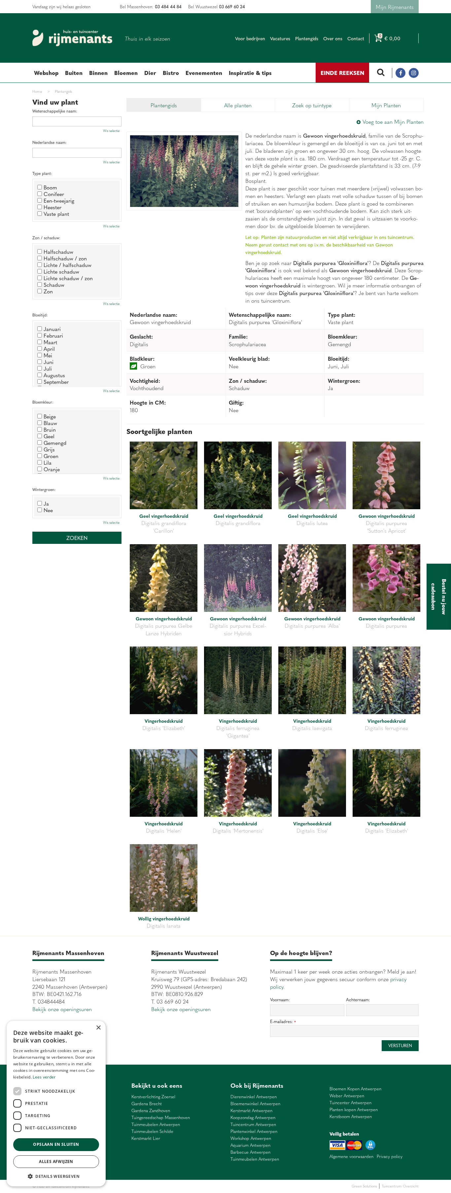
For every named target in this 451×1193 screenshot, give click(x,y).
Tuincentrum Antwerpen (253, 1124)
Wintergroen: (44, 489)
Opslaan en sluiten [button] (56, 1144)
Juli (48, 368)
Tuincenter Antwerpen (350, 1103)
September (56, 381)
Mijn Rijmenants (395, 6)
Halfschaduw (58, 251)
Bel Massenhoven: (151, 6)
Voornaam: (280, 1000)
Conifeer (54, 193)
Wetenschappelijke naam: (54, 111)
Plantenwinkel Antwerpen (253, 1131)
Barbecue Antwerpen (250, 1152)
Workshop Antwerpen (250, 1138)
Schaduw (54, 284)
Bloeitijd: (40, 315)
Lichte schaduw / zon (68, 278)
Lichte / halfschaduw (67, 264)
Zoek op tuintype (311, 105)
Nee (48, 510)
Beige (50, 416)
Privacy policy (389, 1156)
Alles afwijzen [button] (56, 1161)
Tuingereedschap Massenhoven (160, 1117)
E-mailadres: (283, 1021)
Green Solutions (364, 1185)
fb (400, 73)
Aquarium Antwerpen (250, 1145)
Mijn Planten (386, 105)
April (49, 348)
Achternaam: (358, 1000)
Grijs (49, 449)
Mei (48, 355)
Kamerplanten (170, 1186)
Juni (48, 361)
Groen (51, 455)
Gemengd (55, 442)
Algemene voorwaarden (351, 1156)
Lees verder (44, 1077)
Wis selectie (111, 130)
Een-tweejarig (59, 200)
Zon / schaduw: (46, 238)
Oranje (52, 469)
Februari (53, 335)
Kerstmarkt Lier (145, 1138)
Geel (49, 436)
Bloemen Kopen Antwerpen (355, 1089)
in (414, 73)
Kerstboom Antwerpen (351, 1116)
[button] (56, 1176)
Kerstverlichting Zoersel (153, 1097)
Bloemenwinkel (102, 1186)
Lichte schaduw (61, 271)
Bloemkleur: (42, 402)
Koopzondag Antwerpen (252, 1117)
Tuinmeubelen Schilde (152, 1131)
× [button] (98, 1027)
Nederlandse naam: (49, 142)
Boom (50, 187)
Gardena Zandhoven (150, 1110)
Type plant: (42, 173)
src (381, 73)
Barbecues (190, 1186)
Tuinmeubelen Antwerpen (155, 1124)
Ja (46, 503)
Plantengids (164, 105)
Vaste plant (56, 213)
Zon (48, 291)
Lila (48, 462)
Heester (52, 207)
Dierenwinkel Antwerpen (253, 1097)
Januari (52, 328)
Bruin (50, 429)
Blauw (50, 422)
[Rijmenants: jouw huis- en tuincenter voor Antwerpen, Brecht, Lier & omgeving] (72, 38)
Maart (50, 342)
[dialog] (56, 1103)
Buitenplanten (126, 1186)
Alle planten (238, 105)
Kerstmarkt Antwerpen (251, 1110)
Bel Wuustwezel (216, 6)
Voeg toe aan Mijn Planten (393, 121)
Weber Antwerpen (347, 1096)
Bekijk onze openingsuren (62, 1008)
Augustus (54, 375)
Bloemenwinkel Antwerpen (255, 1104)
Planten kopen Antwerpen (354, 1109)
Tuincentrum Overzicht (400, 1185)
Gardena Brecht (146, 1104)
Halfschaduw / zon (65, 258)
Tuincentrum (148, 1186)
